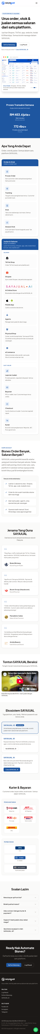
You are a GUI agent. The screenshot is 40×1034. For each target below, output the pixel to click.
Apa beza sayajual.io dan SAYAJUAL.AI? (13, 928)
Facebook (5, 1005)
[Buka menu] (36, 3)
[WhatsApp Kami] (35, 1030)
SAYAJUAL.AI (5, 996)
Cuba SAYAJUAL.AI (22, 49)
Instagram (5, 1007)
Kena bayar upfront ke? (13, 896)
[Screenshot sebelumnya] (4, 71)
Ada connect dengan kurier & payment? (15, 910)
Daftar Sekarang (9, 44)
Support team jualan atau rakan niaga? (16, 919)
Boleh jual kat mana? (11, 902)
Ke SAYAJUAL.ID (11, 747)
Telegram (5, 1010)
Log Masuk (23, 44)
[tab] (31, 86)
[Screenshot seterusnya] (35, 71)
